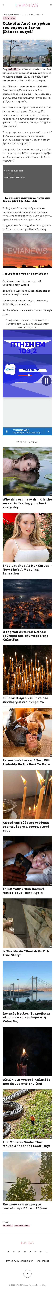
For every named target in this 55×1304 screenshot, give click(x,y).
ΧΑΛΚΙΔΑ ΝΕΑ (23, 1226)
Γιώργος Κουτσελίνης (12, 14)
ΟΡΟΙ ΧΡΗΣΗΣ (42, 1261)
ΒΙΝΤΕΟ (8, 1226)
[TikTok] (30, 1251)
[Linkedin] (35, 1251)
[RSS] (41, 1251)
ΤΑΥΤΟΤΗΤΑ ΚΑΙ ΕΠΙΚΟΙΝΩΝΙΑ (19, 1261)
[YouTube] (25, 1251)
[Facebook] (8, 1251)
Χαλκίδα (13, 69)
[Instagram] (19, 1251)
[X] (14, 1251)
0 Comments (9, 18)
